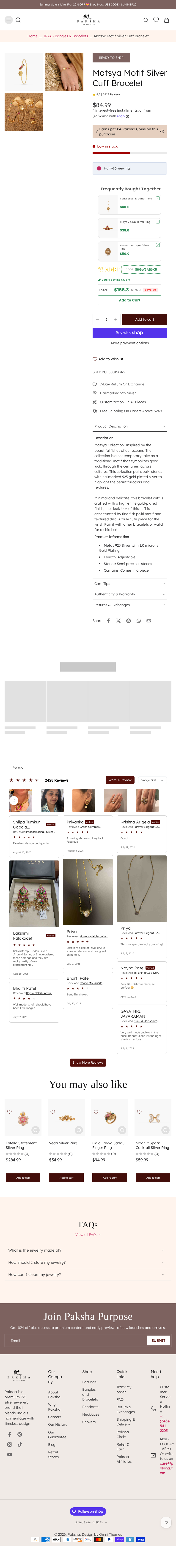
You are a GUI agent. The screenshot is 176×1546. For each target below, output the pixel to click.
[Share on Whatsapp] (139, 621)
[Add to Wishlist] (9, 1111)
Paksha (74, 1534)
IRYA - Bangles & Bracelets (66, 36)
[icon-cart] (166, 19)
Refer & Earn (123, 1446)
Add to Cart (130, 300)
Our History (57, 1424)
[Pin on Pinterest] (129, 621)
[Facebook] (10, 1434)
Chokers (89, 1422)
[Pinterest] (20, 1434)
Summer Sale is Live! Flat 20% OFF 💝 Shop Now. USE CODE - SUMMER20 (88, 4)
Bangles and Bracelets (90, 1394)
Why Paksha (54, 1407)
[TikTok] (20, 1444)
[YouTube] (10, 1454)
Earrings (89, 1382)
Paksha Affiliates (124, 1459)
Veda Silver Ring (63, 1143)
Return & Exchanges (126, 1409)
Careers (54, 1417)
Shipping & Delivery (126, 1421)
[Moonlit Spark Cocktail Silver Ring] (153, 1117)
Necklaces (90, 1414)
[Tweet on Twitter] (118, 621)
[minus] (97, 319)
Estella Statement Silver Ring (21, 1145)
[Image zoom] (24, 72)
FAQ (120, 1399)
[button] (141, 269)
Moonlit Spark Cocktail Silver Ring (152, 1145)
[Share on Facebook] (108, 621)
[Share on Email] (149, 621)
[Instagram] (10, 1444)
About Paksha (54, 1394)
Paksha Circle (123, 1434)
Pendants (90, 1407)
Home (33, 36)
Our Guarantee (57, 1434)
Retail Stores (53, 1454)
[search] (146, 19)
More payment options (130, 343)
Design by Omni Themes (102, 1534)
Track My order (124, 1389)
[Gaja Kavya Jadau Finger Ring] (109, 1117)
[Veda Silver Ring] (66, 1117)
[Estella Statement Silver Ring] (23, 1117)
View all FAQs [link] (86, 1234)
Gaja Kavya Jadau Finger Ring (108, 1145)
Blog (51, 1444)
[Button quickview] (35, 1130)
